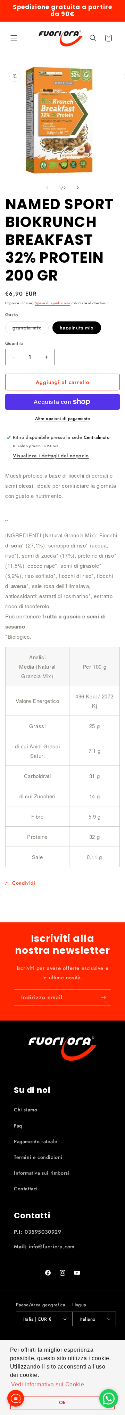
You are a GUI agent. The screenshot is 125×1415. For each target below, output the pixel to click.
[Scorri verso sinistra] (47, 187)
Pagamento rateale (35, 1141)
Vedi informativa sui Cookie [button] (47, 1384)
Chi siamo (25, 1109)
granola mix (30, 329)
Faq (18, 1125)
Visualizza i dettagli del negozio (51, 455)
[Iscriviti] (103, 997)
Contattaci (26, 1188)
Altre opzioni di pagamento (62, 418)
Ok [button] (62, 1402)
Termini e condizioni (38, 1157)
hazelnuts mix (77, 327)
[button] (14, 38)
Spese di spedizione (52, 303)
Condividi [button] (23, 882)
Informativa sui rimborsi (41, 1172)
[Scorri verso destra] (77, 187)
